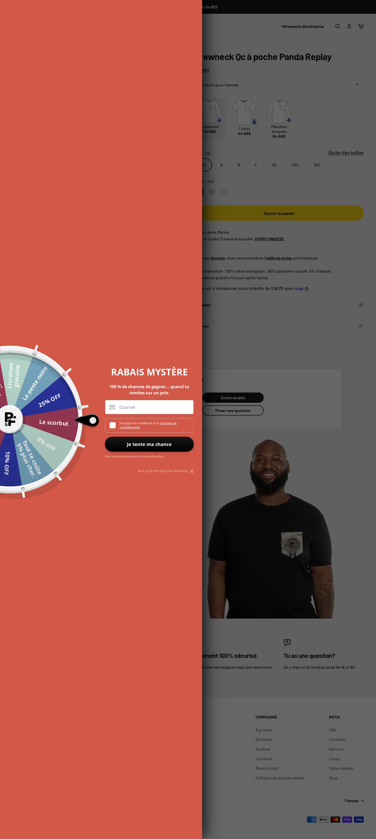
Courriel (127, 407)
